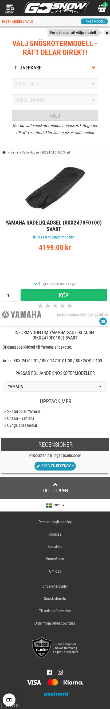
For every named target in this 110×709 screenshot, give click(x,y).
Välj (55, 116)
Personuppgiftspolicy (55, 522)
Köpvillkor (55, 546)
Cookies (55, 534)
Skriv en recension (57, 466)
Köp (64, 295)
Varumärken (55, 559)
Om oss (55, 571)
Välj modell (95, 21)
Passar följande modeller (55, 237)
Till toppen (55, 490)
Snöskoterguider (55, 586)
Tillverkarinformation (55, 611)
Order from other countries (55, 623)
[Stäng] (107, 33)
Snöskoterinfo (55, 598)
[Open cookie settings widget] (9, 699)
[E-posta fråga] (103, 321)
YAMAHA (15, 386)
